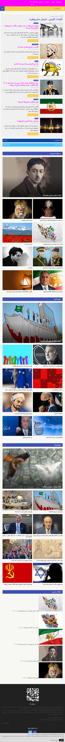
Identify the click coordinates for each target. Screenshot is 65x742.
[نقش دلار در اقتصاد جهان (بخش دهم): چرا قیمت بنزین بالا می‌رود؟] (47, 524)
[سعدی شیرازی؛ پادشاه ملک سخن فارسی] (17, 402)
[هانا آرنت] (17, 256)
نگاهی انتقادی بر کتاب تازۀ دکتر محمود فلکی (52, 366)
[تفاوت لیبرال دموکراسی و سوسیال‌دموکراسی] (47, 233)
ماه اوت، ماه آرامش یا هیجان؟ (27, 121)
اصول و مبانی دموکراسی (27, 220)
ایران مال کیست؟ (28, 244)
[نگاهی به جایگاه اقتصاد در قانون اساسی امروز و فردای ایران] (17, 280)
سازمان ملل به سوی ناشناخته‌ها (51, 341)
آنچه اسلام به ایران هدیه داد (52, 195)
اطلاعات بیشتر (54, 740)
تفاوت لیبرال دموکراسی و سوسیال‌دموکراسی (52, 244)
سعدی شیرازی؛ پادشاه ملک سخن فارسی (23, 413)
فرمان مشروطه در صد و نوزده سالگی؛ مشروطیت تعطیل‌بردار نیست (21, 26)
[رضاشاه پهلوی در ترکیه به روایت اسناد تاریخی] (47, 256)
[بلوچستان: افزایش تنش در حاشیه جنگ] (17, 500)
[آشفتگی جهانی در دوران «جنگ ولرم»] (47, 426)
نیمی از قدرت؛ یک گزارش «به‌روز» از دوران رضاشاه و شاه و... (49, 560)
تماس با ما (32, 2)
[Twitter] (30, 732)
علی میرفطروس (35, 44)
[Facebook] (35, 732)
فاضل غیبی (36, 99)
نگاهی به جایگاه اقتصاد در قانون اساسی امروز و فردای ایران (19, 292)
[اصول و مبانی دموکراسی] (17, 209)
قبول (61, 740)
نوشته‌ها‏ (36, 61)
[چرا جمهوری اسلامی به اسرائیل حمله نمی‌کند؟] (47, 573)
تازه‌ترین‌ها (57, 445)
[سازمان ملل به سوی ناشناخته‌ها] (32, 323)
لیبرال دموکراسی (56, 8)
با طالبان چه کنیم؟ (58, 413)
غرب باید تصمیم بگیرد (27, 437)
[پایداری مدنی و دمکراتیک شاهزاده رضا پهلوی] (47, 280)
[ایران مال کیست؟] (17, 233)
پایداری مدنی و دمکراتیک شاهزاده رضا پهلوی (52, 292)
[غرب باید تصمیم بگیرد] (17, 426)
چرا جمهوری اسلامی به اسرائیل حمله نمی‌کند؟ (52, 584)
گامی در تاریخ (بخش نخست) (28, 47)
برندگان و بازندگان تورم (57, 390)
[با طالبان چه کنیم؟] (47, 402)
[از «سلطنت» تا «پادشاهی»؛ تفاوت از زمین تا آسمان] (47, 209)
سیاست (36, 118)
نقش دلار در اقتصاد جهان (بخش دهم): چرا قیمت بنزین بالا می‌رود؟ (47, 535)
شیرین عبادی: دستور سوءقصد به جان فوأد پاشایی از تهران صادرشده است (17, 536)
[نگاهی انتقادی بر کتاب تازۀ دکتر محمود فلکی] (47, 355)
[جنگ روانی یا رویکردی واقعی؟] (32, 468)
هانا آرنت (30, 268)
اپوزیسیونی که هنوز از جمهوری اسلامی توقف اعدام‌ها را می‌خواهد (18, 584)
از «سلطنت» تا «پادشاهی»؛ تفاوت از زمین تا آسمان (51, 220)
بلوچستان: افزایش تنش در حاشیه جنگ (23, 512)
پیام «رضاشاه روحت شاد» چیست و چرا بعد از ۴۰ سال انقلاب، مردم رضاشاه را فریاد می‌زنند (21, 84)
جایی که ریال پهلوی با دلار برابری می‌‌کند (29, 644)
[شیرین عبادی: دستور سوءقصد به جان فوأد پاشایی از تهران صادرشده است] (17, 524)
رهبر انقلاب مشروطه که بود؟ (28, 102)
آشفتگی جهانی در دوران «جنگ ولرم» (54, 437)
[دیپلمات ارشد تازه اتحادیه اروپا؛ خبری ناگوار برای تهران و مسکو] (17, 378)
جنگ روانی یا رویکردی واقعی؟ (51, 486)
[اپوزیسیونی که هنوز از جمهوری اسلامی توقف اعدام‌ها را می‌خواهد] (17, 573)
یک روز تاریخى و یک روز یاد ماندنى (26, 63)
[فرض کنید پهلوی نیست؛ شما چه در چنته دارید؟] (17, 549)
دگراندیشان (36, 23)
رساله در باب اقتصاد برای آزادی (31, 628)
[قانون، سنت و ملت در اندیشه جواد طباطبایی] (17, 355)
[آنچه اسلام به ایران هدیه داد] (32, 177)
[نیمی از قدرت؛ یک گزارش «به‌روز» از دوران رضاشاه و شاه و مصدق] (47, 549)
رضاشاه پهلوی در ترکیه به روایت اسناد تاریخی (52, 268)
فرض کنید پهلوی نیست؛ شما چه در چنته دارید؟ (21, 560)
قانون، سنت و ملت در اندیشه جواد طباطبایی (22, 366)
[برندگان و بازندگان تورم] (47, 378)
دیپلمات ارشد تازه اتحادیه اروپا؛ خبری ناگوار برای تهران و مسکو (18, 390)
